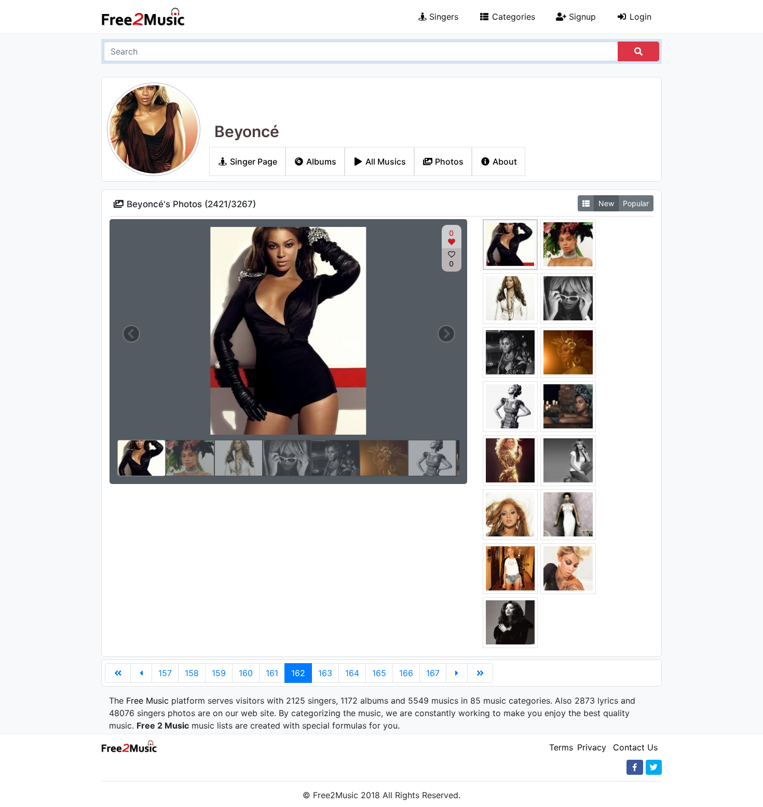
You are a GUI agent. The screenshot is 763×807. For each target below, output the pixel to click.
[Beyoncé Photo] (510, 243)
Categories (512, 16)
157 (165, 673)
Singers (442, 16)
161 (272, 673)
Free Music (147, 700)
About (504, 161)
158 (192, 673)
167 (433, 673)
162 (298, 673)
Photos (448, 161)
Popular (636, 203)
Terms (561, 747)
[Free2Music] (143, 17)
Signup (581, 16)
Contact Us (635, 747)
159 (219, 673)
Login (639, 16)
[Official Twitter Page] (654, 767)
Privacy (591, 747)
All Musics (384, 161)
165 (379, 673)
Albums (320, 161)
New (606, 203)
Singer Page (252, 161)
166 (406, 673)
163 (325, 673)
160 (246, 673)
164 (352, 673)
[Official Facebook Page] (634, 767)
